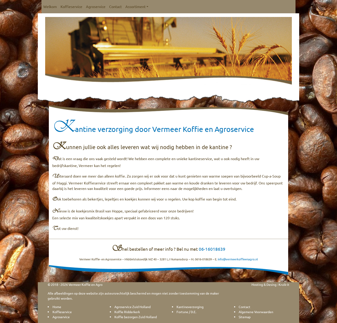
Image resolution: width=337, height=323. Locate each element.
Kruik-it (284, 284)
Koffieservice (71, 6)
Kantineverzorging (190, 307)
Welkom (50, 6)
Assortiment (135, 6)
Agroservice (95, 6)
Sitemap (245, 317)
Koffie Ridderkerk (127, 312)
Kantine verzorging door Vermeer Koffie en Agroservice (153, 129)
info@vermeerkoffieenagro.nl (238, 259)
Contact (115, 6)
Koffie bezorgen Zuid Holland (135, 317)
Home (56, 307)
